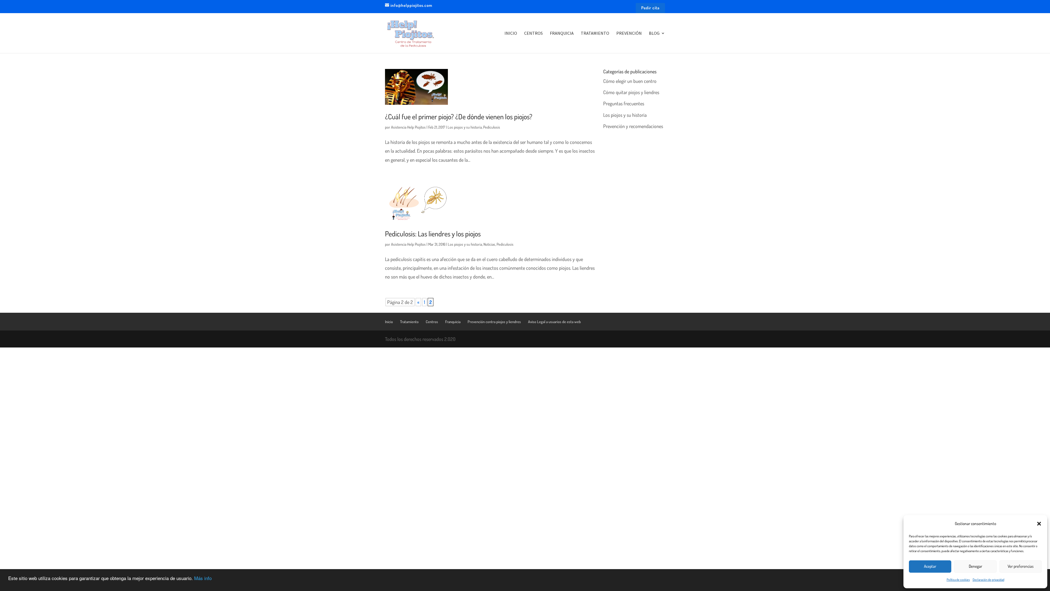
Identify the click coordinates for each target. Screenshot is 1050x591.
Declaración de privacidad (988, 580)
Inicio (389, 321)
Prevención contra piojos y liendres (494, 321)
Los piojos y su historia (465, 127)
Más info (203, 578)
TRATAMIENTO (595, 33)
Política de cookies (958, 580)
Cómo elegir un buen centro (630, 81)
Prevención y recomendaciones (633, 126)
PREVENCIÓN (629, 33)
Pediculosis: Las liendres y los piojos (433, 233)
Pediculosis (491, 127)
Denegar (975, 566)
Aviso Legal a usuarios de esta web (554, 321)
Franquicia (452, 321)
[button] (1039, 523)
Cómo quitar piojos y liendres (631, 92)
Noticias (489, 244)
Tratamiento (409, 321)
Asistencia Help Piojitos (408, 127)
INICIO (510, 33)
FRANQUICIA (562, 33)
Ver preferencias (1021, 566)
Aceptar (930, 566)
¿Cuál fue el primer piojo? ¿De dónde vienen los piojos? (458, 116)
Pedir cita (650, 8)
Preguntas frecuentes (623, 103)
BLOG (654, 33)
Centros (432, 321)
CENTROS (533, 33)
